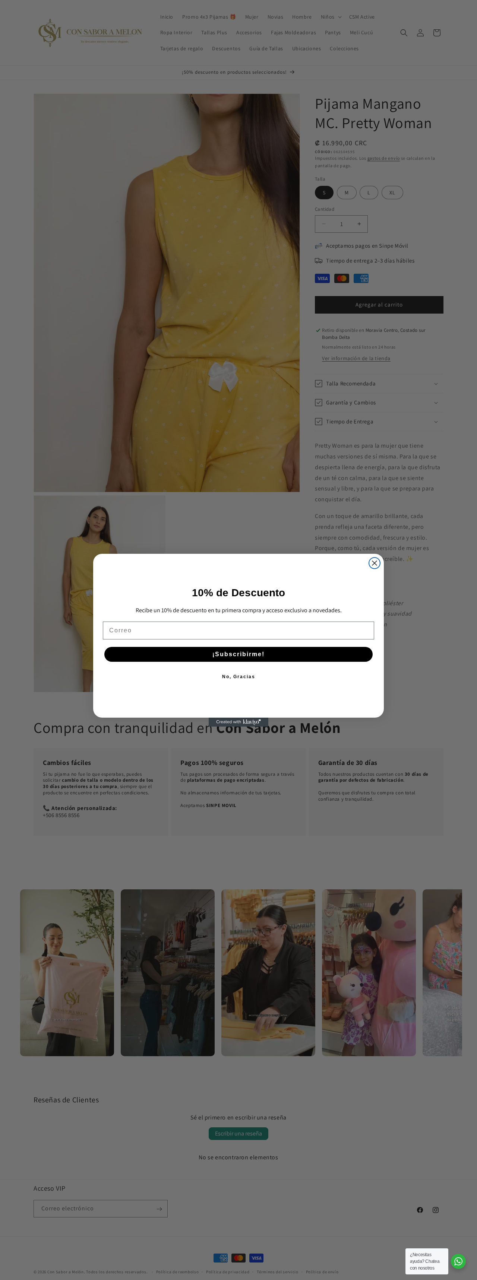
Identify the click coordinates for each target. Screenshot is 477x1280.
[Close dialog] (374, 563)
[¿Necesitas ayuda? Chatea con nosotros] (458, 1261)
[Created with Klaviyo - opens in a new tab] (238, 722)
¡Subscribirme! (238, 654)
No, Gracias (238, 676)
